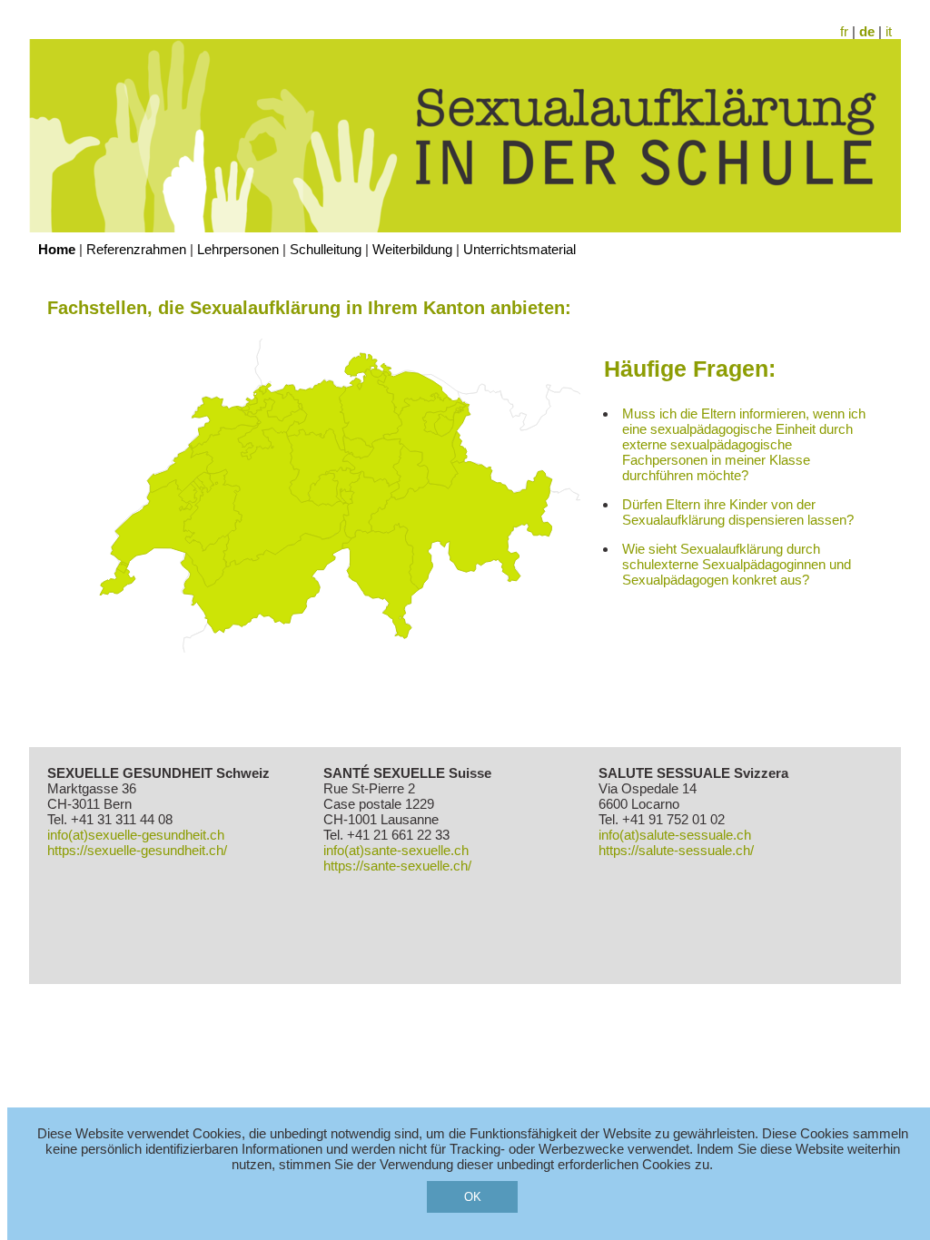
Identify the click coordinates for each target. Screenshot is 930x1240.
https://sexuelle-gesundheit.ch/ (137, 850)
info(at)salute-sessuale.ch (675, 834)
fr (844, 31)
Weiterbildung (412, 249)
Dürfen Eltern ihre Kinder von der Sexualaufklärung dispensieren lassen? (738, 512)
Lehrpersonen (238, 249)
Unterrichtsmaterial (519, 249)
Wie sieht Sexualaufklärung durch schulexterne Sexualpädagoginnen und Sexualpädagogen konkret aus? (736, 564)
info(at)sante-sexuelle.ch (396, 850)
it (888, 31)
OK (472, 1197)
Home (56, 249)
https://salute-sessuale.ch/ (676, 850)
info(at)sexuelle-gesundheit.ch (135, 834)
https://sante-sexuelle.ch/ (397, 865)
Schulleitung (325, 249)
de (867, 31)
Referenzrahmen (136, 249)
